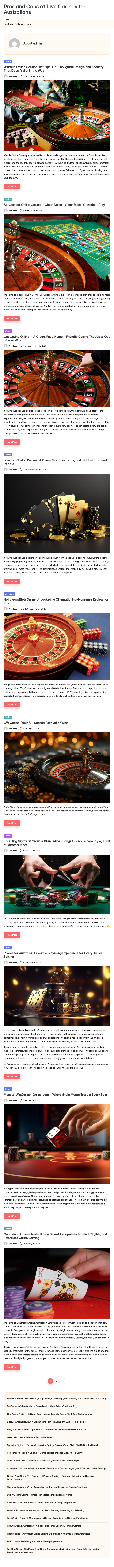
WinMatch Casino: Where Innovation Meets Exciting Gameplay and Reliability (45, 1510)
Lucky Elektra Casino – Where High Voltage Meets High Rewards (39, 1495)
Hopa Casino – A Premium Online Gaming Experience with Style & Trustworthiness (48, 1533)
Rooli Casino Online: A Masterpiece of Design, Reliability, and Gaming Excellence (47, 1518)
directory (9, 594)
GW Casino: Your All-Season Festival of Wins (36, 723)
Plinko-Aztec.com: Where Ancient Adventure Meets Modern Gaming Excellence (47, 1487)
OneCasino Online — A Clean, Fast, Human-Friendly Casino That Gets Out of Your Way (57, 338)
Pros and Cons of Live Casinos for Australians (45, 9)
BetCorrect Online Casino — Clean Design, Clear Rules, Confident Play (54, 205)
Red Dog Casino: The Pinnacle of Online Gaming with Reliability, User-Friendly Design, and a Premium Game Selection (53, 1551)
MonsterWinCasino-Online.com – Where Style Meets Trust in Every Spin (55, 1094)
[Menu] (7, 19)
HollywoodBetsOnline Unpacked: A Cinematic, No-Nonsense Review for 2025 (56, 601)
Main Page (8, 24)
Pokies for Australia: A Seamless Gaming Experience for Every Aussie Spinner (53, 954)
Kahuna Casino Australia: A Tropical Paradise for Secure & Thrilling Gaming (44, 1526)
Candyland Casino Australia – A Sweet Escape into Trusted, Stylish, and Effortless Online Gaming (55, 1236)
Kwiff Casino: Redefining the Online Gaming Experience (34, 1541)
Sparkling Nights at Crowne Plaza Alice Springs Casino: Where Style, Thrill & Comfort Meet (57, 843)
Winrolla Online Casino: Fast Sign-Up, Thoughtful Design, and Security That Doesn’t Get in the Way (54, 68)
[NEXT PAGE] (63, 1381)
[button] (63, 1381)
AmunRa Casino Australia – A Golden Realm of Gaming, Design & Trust (42, 1502)
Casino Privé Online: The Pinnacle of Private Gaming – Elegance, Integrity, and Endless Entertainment (50, 1478)
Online (8, 61)
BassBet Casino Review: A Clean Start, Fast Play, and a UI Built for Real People (55, 462)
